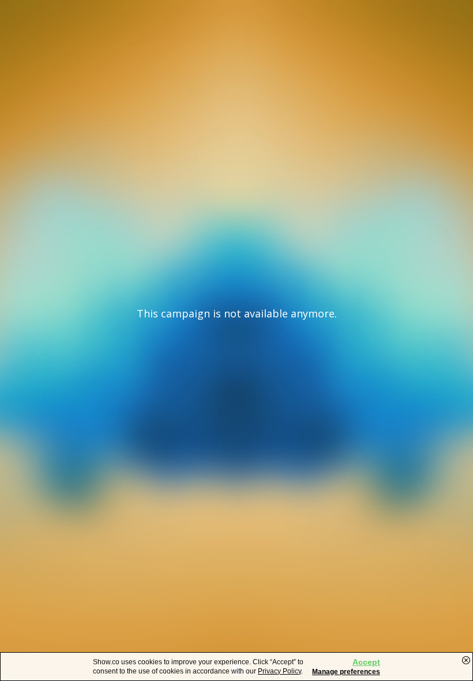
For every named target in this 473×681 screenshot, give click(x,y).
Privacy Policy (279, 671)
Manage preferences (346, 672)
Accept (366, 662)
